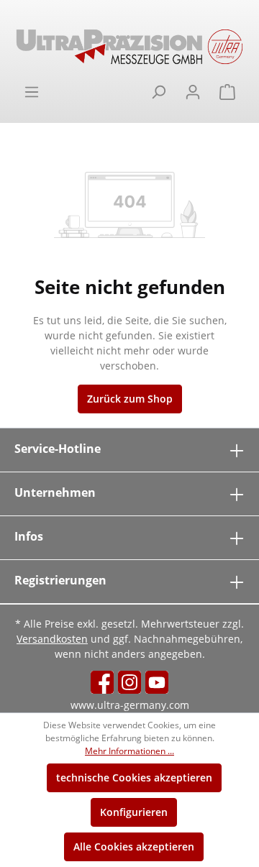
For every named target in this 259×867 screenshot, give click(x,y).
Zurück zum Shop (130, 398)
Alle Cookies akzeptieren (133, 846)
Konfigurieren (134, 812)
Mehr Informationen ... (129, 751)
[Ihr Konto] (193, 92)
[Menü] (31, 92)
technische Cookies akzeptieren (134, 777)
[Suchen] (158, 92)
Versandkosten (52, 639)
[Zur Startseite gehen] (129, 46)
